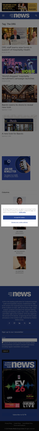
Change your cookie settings (19, 222)
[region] (19, 215)
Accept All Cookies (19, 217)
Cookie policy (22, 212)
